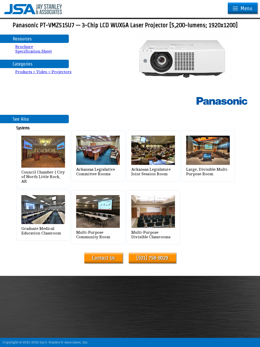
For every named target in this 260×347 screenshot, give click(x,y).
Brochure (24, 46)
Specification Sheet (33, 51)
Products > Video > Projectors (43, 72)
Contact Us (103, 258)
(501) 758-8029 (152, 258)
